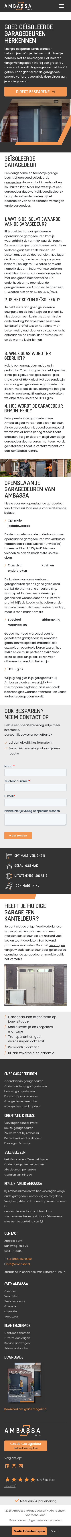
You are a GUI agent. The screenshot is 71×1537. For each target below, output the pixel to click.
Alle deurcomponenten (20, 1169)
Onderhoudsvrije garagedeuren (25, 1086)
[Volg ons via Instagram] (14, 1467)
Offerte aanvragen (17, 1338)
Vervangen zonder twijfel (21, 1123)
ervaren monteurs (42, 441)
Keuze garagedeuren (18, 1128)
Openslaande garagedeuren (23, 1081)
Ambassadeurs (14, 1301)
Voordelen (11, 1296)
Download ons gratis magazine (25, 1409)
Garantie (10, 1306)
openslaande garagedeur (45, 503)
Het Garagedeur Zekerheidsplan (26, 1159)
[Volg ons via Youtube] (21, 1467)
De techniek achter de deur (23, 1138)
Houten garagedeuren (19, 1091)
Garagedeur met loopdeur (22, 1106)
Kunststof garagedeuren (21, 1096)
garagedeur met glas (35, 365)
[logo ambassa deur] (18, 6)
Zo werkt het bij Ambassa (21, 1133)
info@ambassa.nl (18, 1264)
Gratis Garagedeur (25, 1446)
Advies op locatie (16, 1348)
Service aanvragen (17, 1343)
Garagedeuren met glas (20, 1101)
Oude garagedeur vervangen (24, 1164)
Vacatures (11, 1316)
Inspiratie (10, 1311)
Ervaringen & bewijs (17, 1143)
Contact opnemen (17, 1333)
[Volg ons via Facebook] (7, 1467)
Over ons (10, 1291)
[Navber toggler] (61, 6)
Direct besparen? (33, 91)
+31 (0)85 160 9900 (19, 1259)
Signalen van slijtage (18, 1174)
